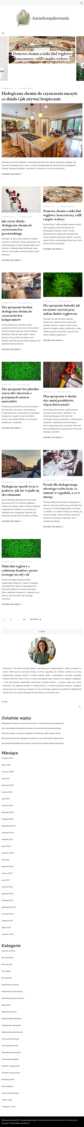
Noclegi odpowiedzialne (11, 1018)
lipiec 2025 (6, 846)
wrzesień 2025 (8, 832)
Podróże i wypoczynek (10, 1066)
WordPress (25, 1123)
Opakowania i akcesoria (11, 1025)
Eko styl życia (26, 482)
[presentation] (8, 58)
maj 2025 (5, 860)
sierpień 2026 (7, 758)
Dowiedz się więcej (11, 174)
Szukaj (4, 701)
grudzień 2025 (8, 812)
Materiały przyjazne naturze (13, 998)
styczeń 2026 (7, 805)
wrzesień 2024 (8, 914)
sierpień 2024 (7, 921)
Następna (34, 619)
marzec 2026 (7, 792)
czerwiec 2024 (8, 934)
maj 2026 (5, 778)
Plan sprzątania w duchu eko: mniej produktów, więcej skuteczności (59, 400)
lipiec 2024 (6, 927)
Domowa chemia (25, 88)
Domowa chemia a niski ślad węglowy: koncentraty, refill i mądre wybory (62, 215)
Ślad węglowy (7, 1086)
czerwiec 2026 (8, 772)
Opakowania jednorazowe (12, 1032)
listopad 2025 (7, 819)
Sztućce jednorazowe (10, 1093)
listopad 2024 (7, 900)
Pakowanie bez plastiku (11, 1052)
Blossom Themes (8, 1123)
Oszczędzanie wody (10, 1045)
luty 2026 (6, 799)
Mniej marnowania (9, 1012)
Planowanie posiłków (10, 1059)
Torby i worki (7, 1100)
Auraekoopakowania (28, 1120)
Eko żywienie (7, 978)
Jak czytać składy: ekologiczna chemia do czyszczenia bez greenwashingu (17, 227)
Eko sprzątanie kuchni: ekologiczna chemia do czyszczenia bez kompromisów (42, 71)
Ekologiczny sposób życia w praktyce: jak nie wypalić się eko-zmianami (20, 490)
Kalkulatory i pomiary (10, 984)
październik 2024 (9, 907)
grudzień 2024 (8, 893)
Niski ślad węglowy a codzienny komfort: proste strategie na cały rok (20, 570)
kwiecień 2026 (8, 785)
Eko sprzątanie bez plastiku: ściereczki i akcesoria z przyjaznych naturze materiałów (20, 395)
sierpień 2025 (7, 839)
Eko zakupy (6, 971)
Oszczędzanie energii (10, 1039)
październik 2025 (9, 826)
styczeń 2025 (7, 887)
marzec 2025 (7, 873)
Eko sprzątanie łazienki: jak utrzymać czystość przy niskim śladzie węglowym (61, 309)
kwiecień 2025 (8, 866)
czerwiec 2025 (8, 853)
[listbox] (42, 58)
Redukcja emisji (8, 1079)
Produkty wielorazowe (11, 1073)
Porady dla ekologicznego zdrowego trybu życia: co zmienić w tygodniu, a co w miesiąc (61, 490)
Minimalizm (6, 1005)
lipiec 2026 (6, 765)
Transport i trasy (8, 1106)
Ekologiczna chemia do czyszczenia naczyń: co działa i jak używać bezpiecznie (40, 96)
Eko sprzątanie (42, 61)
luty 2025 (6, 880)
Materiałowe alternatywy (12, 991)
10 (25, 619)
